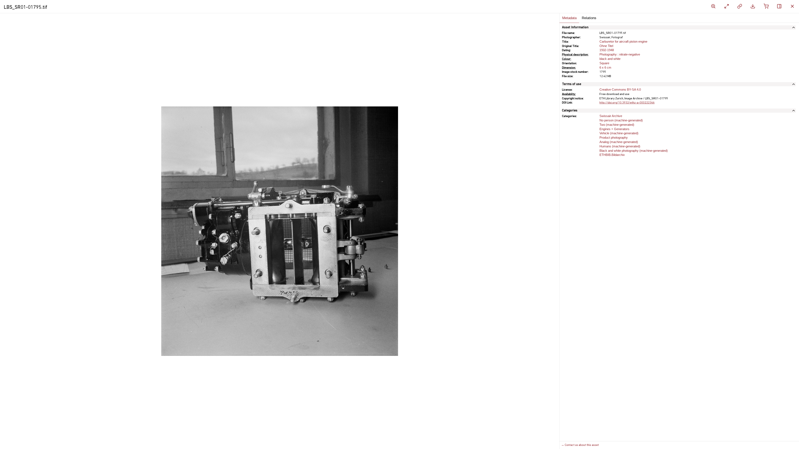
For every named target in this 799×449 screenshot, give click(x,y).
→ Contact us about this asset (580, 445)
